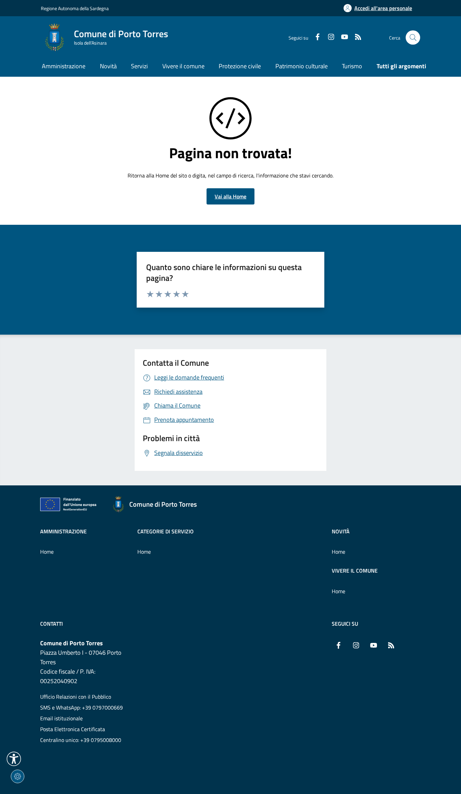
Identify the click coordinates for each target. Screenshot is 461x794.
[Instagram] (328, 37)
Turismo (352, 66)
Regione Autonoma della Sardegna (75, 8)
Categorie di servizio (165, 531)
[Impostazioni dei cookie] (17, 776)
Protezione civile (240, 66)
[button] (14, 759)
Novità (341, 531)
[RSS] (355, 37)
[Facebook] (315, 37)
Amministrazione (63, 531)
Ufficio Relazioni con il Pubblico (75, 697)
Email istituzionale (61, 718)
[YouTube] (342, 37)
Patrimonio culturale (301, 66)
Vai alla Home (230, 196)
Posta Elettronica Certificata (72, 729)
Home (47, 552)
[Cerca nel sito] (413, 37)
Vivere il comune (355, 571)
